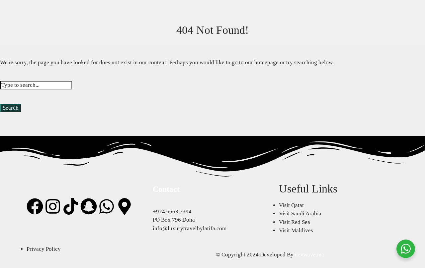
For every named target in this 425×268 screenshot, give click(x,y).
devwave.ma (309, 254)
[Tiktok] (70, 206)
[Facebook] (35, 206)
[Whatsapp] (106, 206)
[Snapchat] (88, 206)
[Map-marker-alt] (124, 206)
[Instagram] (52, 206)
